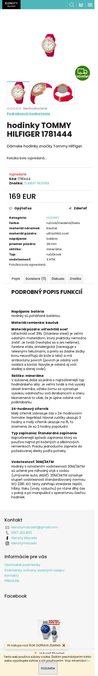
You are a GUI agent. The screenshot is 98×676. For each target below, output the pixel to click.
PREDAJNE (12, 580)
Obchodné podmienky (22, 565)
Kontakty (12, 575)
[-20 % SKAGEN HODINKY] (49, 630)
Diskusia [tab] (58, 278)
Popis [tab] (16, 278)
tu (88, 661)
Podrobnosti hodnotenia (28, 114)
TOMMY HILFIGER (36, 183)
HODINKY (52, 218)
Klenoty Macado (24, 538)
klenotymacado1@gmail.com (34, 527)
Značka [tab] (75, 278)
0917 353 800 (21, 532)
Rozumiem (48, 668)
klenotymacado (24, 543)
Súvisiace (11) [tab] (36, 278)
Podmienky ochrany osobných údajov (34, 570)
